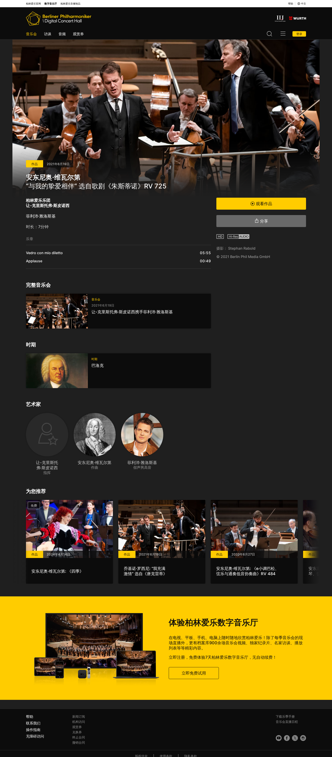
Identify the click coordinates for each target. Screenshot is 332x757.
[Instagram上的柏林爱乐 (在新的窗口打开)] (303, 738)
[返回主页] (58, 19)
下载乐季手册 (285, 716)
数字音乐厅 (50, 3)
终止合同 (78, 737)
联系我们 (33, 723)
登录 (299, 34)
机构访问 (78, 722)
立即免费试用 (194, 673)
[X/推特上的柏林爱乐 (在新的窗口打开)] (295, 738)
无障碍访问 (35, 736)
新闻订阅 (78, 716)
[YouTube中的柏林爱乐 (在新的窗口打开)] (279, 738)
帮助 (290, 3)
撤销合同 (78, 742)
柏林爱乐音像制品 (70, 3)
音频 (62, 34)
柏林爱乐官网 (33, 3)
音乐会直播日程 (287, 722)
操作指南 (33, 729)
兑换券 (77, 732)
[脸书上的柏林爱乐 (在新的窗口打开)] (287, 738)
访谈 (47, 34)
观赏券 (78, 34)
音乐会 (31, 34)
